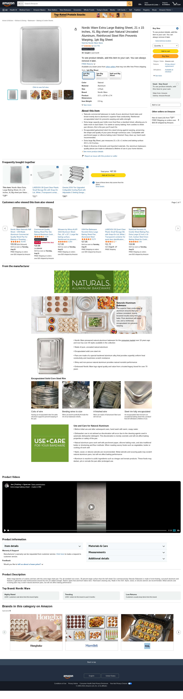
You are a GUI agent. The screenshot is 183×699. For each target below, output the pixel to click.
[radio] (13, 95)
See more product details (93, 151)
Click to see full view (41, 87)
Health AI (13, 10)
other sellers (111, 67)
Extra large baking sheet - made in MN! (26, 487)
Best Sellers (52, 10)
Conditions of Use (60, 683)
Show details (100, 186)
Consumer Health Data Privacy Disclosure (94, 683)
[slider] (87, 530)
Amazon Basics (39, 10)
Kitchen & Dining (20, 20)
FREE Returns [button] (87, 64)
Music (154, 10)
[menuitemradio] (174, 530)
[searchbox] (75, 3)
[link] (46, 175)
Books (112, 10)
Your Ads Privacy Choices (118, 683)
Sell (130, 10)
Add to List (156, 105)
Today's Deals (102, 10)
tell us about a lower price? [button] (29, 564)
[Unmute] (178, 530)
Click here (60, 554)
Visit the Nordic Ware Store (92, 43)
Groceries (77, 10)
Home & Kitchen (7, 20)
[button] (5, 9)
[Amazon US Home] (68, 676)
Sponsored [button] (5, 611)
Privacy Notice (73, 683)
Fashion (137, 10)
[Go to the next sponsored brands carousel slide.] (179, 632)
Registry (146, 10)
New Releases (65, 10)
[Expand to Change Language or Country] (141, 4)
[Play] (4, 530)
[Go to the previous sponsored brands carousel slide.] (4, 632)
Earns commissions (38, 484)
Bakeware (31, 20)
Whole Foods (89, 10)
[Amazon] (8, 4)
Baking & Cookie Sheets (45, 20)
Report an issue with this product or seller (101, 156)
